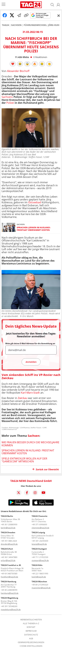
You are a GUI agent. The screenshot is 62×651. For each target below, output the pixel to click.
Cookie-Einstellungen (31, 646)
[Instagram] (35, 493)
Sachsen (16, 25)
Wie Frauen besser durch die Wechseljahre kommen (30, 444)
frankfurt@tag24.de (9, 576)
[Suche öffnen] (52, 5)
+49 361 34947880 (9, 557)
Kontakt (31, 627)
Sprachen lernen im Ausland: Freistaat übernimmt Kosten (34, 228)
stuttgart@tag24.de (40, 560)
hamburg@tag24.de (9, 593)
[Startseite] (31, 5)
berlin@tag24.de (8, 527)
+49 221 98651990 (40, 573)
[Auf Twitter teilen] (12, 15)
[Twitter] (18, 493)
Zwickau (22, 398)
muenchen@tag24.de (41, 587)
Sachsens (7, 97)
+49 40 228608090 (9, 590)
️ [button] (12, 64)
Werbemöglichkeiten (31, 620)
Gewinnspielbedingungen (31, 642)
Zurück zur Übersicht (47, 469)
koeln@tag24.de (39, 576)
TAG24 (5, 25)
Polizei (10, 103)
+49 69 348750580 (9, 573)
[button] (58, 5)
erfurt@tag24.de (8, 560)
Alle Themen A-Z (31, 623)
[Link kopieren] (26, 15)
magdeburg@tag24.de (11, 609)
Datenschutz (31, 635)
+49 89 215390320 (40, 584)
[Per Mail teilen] (19, 15)
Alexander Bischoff (18, 71)
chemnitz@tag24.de (40, 527)
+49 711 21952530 (40, 557)
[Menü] (3, 5)
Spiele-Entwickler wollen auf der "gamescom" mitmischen (24, 460)
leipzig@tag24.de (39, 544)
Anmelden (31, 361)
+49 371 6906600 (39, 524)
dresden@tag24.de (9, 544)
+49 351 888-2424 (9, 541)
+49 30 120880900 (9, 524)
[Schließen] (58, 15)
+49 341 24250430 (40, 541)
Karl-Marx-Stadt (30, 392)
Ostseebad (34, 202)
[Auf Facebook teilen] (5, 15)
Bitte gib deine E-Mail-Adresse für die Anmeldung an (30, 343)
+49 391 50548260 (9, 606)
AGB (31, 639)
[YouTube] (43, 493)
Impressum (31, 631)
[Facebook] (27, 493)
